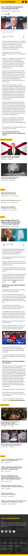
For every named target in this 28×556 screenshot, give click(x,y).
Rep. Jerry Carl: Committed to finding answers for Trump (8, 207)
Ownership (3, 545)
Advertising (17, 545)
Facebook (8, 14)
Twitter (5, 14)
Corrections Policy (12, 543)
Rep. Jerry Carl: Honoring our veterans (11, 200)
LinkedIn (6, 14)
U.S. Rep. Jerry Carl (5, 11)
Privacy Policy (4, 543)
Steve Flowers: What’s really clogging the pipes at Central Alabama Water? (10, 157)
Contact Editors (10, 545)
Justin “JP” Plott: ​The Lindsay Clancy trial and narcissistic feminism (10, 178)
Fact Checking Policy (22, 543)
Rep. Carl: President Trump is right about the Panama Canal (8, 193)
